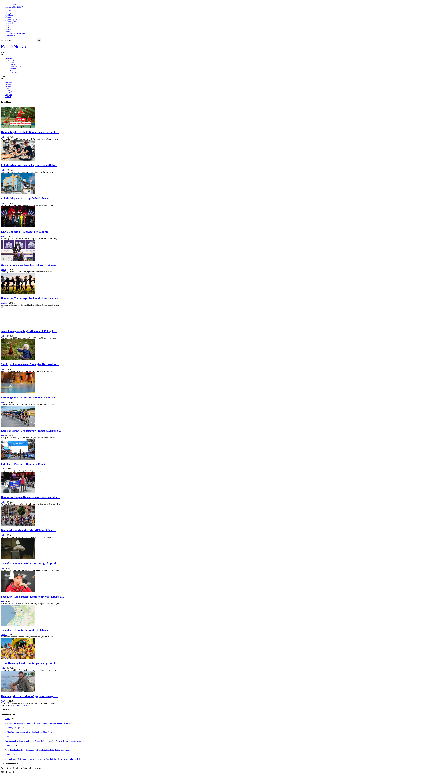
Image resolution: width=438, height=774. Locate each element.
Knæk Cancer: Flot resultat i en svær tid (24, 231)
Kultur (12, 62)
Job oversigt (9, 23)
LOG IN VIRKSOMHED (15, 33)
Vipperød (8, 95)
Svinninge (9, 91)
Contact (8, 11)
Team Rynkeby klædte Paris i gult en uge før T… (29, 663)
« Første (11, 705)
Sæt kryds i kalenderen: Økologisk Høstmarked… (30, 364)
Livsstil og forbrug (12, 728)
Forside (8, 17)
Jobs (7, 27)
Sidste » (26, 705)
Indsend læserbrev (12, 19)
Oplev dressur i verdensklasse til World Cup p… (29, 264)
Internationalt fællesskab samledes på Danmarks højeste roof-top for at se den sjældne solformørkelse (44, 741)
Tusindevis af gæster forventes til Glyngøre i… (28, 629)
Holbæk (8, 84)
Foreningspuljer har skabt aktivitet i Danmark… (29, 397)
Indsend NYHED (11, 5)
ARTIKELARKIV (8, 41)
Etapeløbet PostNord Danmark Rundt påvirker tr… (31, 430)
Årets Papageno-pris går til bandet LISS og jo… (29, 331)
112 (11, 70)
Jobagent (8, 25)
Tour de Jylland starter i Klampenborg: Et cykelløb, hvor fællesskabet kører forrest (37, 750)
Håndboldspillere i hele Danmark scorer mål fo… (30, 132)
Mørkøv (8, 97)
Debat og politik (16, 66)
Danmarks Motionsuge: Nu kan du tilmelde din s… (30, 298)
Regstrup (8, 88)
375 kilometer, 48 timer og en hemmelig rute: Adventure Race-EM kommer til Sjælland (39, 723)
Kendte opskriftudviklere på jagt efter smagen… (29, 696)
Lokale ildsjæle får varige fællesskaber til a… (27, 198)
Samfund (13, 68)
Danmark (13, 72)
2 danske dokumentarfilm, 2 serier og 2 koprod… (30, 563)
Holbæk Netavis (13, 47)
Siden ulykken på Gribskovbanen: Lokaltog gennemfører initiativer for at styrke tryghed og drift (42, 759)
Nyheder (8, 58)
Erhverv (13, 64)
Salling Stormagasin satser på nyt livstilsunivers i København (28, 732)
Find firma (9, 15)
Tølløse (8, 93)
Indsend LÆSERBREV (14, 7)
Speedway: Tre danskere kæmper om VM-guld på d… (32, 596)
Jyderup (8, 86)
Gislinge (8, 82)
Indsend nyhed (10, 21)
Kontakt (8, 3)
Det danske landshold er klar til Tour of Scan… (28, 530)
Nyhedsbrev (9, 31)
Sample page (10, 35)
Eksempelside (10, 13)
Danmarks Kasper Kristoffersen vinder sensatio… (30, 497)
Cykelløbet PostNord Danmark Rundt (23, 463)
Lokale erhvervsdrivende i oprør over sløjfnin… (29, 165)
